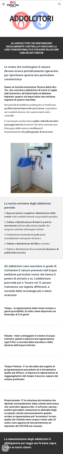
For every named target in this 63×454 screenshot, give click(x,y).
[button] (3, 4)
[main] (31, 18)
